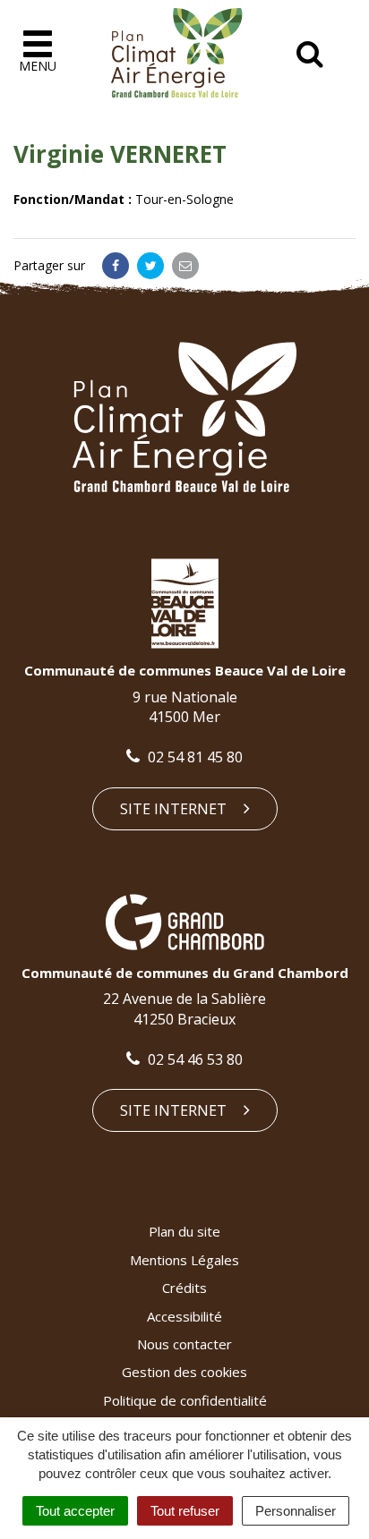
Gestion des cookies (184, 1372)
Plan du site (184, 1231)
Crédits (184, 1288)
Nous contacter (184, 1344)
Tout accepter (75, 1510)
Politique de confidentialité (185, 1400)
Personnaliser (295, 1510)
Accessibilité (184, 1316)
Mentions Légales (184, 1260)
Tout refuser (184, 1510)
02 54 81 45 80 (193, 757)
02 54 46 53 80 (193, 1059)
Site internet (175, 809)
